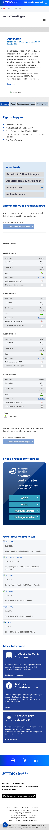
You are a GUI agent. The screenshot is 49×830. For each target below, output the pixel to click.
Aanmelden (25, 808)
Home (9, 808)
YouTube (25, 760)
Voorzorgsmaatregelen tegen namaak (23, 818)
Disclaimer (32, 815)
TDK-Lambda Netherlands (33, 2)
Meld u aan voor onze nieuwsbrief (18, 796)
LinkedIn (36, 760)
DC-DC (24, 504)
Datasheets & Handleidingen (22, 174)
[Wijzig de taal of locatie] (4, 9)
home (8, 9)
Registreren (35, 808)
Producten (5, 783)
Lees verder (12, 84)
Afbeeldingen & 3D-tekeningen (23, 180)
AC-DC (24, 498)
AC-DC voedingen (18, 783)
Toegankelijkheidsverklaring (23, 813)
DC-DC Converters (32, 786)
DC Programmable (24, 517)
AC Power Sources (24, 510)
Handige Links (14, 187)
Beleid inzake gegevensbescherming (17, 810)
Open (46, 3)
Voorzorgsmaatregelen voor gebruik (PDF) (22, 820)
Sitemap (16, 808)
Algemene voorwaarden (18, 815)
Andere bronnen (15, 194)
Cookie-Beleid (36, 810)
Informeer (41, 277)
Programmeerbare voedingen (12, 786)
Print (13, 760)
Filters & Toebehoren (9, 790)
